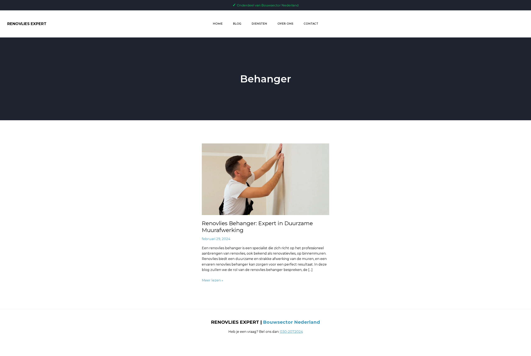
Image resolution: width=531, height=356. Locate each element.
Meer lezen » (212, 280)
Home (218, 23)
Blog (237, 23)
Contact (311, 23)
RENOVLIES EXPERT (26, 24)
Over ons (285, 23)
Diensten (259, 23)
